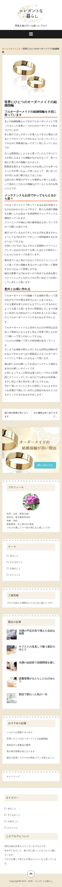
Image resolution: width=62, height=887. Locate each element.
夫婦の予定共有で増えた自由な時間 (37, 632)
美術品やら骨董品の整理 (18, 745)
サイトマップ (13, 776)
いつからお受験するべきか (20, 732)
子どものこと (16, 562)
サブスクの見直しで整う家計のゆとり (37, 648)
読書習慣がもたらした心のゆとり (37, 680)
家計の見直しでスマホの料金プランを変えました (30, 757)
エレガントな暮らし (44, 881)
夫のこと (14, 556)
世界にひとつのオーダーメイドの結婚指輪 (27, 738)
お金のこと (15, 568)
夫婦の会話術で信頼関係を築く (37, 662)
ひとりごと (15, 575)
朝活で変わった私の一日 (33, 694)
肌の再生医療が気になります (21, 751)
